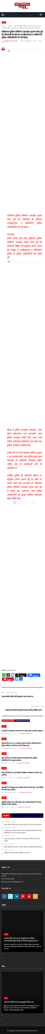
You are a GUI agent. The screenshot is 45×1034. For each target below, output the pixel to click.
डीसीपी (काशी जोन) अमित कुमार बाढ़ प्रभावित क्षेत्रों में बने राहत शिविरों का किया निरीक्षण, (21, 803)
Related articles (8, 721)
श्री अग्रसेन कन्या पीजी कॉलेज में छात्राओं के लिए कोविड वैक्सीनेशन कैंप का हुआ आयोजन (19, 759)
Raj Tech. (35, 1031)
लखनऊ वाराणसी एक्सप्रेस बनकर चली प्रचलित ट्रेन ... (24, 710)
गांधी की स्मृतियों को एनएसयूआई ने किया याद (19, 1002)
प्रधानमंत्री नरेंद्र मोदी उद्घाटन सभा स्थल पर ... (18, 696)
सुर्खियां (4, 22)
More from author (22, 721)
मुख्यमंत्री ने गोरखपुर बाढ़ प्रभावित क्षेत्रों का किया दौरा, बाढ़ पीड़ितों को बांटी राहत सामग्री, (22, 788)
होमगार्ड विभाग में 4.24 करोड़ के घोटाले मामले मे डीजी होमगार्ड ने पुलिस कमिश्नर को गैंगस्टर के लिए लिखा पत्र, (21, 744)
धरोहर (6, 998)
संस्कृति (6, 934)
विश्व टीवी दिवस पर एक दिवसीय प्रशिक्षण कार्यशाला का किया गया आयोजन (22, 773)
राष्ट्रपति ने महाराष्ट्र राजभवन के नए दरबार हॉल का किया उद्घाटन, (22, 731)
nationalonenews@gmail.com (13, 882)
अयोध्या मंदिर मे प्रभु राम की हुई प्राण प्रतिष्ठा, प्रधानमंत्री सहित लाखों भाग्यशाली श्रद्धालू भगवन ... (21, 939)
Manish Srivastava (11, 41)
